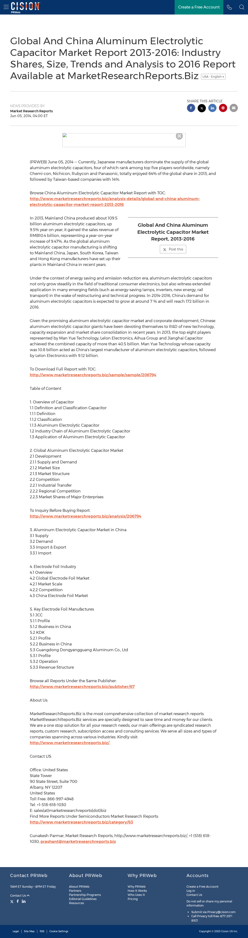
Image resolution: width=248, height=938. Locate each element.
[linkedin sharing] (212, 108)
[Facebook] (18, 901)
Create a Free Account (202, 886)
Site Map (29, 931)
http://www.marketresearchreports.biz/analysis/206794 (85, 516)
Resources (76, 903)
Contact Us (18, 895)
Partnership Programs (85, 895)
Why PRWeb (137, 886)
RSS (42, 931)
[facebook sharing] (191, 108)
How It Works (137, 891)
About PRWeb (79, 886)
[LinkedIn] (24, 901)
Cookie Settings (58, 931)
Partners (75, 891)
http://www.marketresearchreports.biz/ (69, 743)
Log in (190, 891)
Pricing (133, 899)
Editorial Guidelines (83, 899)
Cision (225, 931)
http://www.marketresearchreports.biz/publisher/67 (82, 686)
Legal (16, 931)
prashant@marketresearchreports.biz (78, 841)
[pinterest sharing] (223, 108)
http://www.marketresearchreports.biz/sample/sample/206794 (93, 375)
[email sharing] (234, 108)
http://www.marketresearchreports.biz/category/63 (81, 822)
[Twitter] (12, 901)
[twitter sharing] (202, 108)
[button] (242, 7)
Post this (176, 249)
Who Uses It (136, 895)
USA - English (212, 76)
